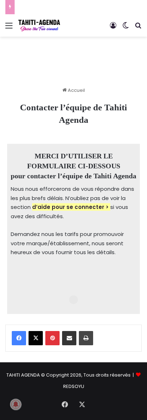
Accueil (76, 90)
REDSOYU (73, 386)
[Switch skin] (125, 28)
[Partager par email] (69, 338)
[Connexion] (113, 28)
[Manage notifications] (15, 404)
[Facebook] (19, 338)
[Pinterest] (52, 338)
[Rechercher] (138, 28)
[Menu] (8, 28)
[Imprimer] (86, 338)
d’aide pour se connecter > (70, 207)
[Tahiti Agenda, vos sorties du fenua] (39, 25)
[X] (36, 338)
